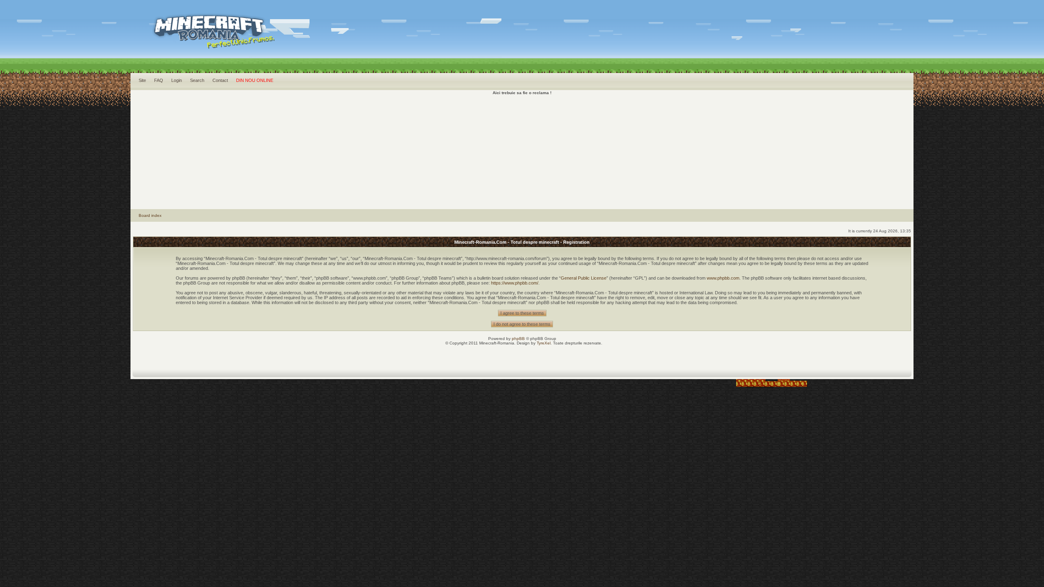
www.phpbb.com (723, 278)
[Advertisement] (522, 152)
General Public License (583, 278)
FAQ (158, 80)
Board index (150, 215)
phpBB (518, 338)
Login (176, 80)
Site (142, 80)
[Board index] (247, 40)
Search (197, 80)
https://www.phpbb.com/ (514, 282)
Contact (220, 80)
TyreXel (544, 343)
